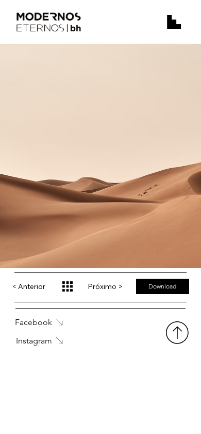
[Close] (67, 287)
